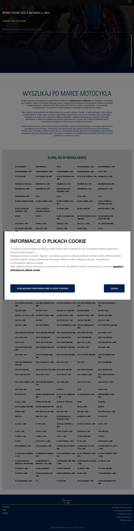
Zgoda (114, 288)
